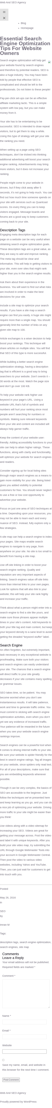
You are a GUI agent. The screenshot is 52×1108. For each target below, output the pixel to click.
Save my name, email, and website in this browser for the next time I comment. (25, 1067)
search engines (9, 947)
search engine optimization (35, 942)
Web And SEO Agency (13, 2)
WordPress (30, 1101)
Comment (8, 975)
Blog (23, 23)
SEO (2, 911)
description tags (9, 942)
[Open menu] (4, 12)
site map (24, 947)
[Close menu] (4, 18)
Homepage (27, 28)
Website (7, 1045)
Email (6, 1030)
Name (6, 1015)
